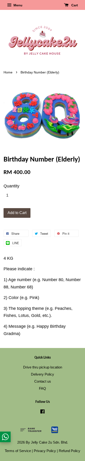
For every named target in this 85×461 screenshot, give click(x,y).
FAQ (42, 388)
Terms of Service (18, 451)
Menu (17, 5)
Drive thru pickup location (42, 367)
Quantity (11, 186)
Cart (74, 5)
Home (8, 72)
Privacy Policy (45, 451)
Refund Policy (69, 451)
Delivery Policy (42, 374)
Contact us (42, 381)
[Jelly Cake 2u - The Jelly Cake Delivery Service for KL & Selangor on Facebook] (42, 412)
